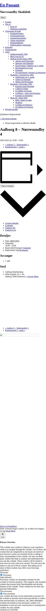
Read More (10, 531)
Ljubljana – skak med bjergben (27, 93)
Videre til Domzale (23, 79)
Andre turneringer (17, 40)
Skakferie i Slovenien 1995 (21, 84)
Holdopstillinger (16, 43)
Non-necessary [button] (6, 591)
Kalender (9, 47)
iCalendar (9, 225)
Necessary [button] (4, 572)
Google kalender (12, 223)
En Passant (9, 5)
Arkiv (7, 52)
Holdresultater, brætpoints (20, 45)
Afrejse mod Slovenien (24, 61)
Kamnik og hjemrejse (24, 96)
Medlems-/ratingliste (18, 29)
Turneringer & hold (13, 31)
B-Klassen (24, 250)
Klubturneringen (17, 33)
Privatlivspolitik (11, 109)
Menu (3, 18)
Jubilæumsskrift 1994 (18, 54)
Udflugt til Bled (21, 89)
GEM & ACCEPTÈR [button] (9, 610)
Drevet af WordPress (8, 526)
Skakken (18, 102)
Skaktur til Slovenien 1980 (21, 59)
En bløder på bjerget (23, 91)
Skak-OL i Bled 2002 (19, 98)
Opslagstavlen (10, 50)
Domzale (19, 70)
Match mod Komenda (24, 82)
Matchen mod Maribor (24, 63)
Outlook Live (10, 230)
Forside (8, 22)
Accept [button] (3, 531)
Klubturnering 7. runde (15, 147)
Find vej (13, 27)
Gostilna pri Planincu (23, 105)
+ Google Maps (32, 276)
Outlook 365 (10, 228)
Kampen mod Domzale (24, 86)
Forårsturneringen (17, 36)
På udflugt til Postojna (24, 107)
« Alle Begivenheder (8, 119)
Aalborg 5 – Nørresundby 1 (17, 145)
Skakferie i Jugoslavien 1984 (21, 75)
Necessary (7, 575)
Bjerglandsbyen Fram (24, 68)
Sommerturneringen (18, 38)
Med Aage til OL (17, 56)
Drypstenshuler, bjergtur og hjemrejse (30, 73)
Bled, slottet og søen (23, 100)
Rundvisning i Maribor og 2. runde (29, 66)
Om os (7, 24)
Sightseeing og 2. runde (24, 77)
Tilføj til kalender (7, 186)
